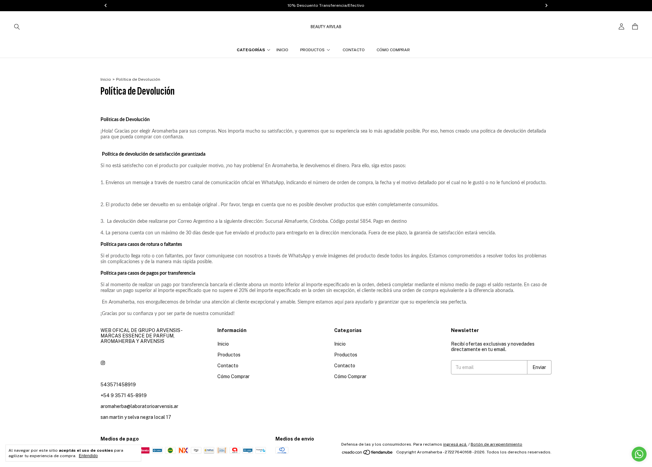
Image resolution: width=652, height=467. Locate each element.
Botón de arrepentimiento (496, 444)
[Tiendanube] (367, 453)
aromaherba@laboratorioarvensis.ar (139, 406)
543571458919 (118, 384)
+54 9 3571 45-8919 (124, 395)
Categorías (251, 49)
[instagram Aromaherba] (103, 363)
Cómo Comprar (393, 49)
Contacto (354, 49)
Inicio (282, 49)
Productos (312, 49)
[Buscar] (17, 26)
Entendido (88, 455)
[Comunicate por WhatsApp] (639, 454)
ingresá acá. (455, 444)
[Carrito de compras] (635, 26)
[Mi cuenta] (621, 26)
